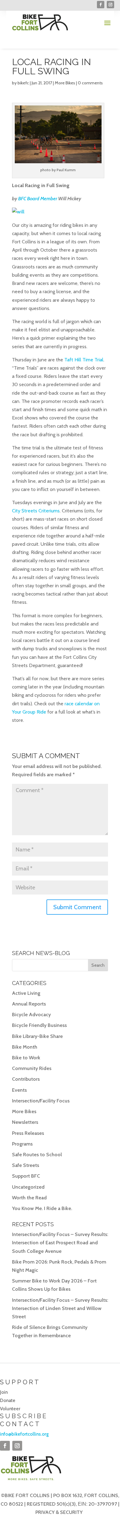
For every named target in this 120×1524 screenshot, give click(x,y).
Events (19, 1090)
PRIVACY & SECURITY (58, 1512)
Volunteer (10, 1408)
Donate (7, 1400)
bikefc (23, 83)
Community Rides (31, 1068)
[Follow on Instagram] (110, 4)
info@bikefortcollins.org (24, 1434)
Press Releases (28, 1133)
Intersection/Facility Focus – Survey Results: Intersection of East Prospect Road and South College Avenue (60, 1242)
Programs (22, 1144)
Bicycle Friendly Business (39, 1025)
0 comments (90, 83)
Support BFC (26, 1176)
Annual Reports (29, 1004)
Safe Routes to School (37, 1154)
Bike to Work (26, 1058)
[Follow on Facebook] (100, 4)
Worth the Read (29, 1198)
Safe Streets (25, 1165)
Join (4, 1392)
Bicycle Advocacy (31, 1014)
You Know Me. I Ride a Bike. (42, 1208)
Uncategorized (28, 1187)
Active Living (26, 993)
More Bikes (65, 83)
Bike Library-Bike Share (37, 1036)
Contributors (26, 1079)
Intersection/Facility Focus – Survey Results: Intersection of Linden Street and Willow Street (60, 1308)
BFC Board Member (37, 198)
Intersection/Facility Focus (41, 1101)
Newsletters (25, 1122)
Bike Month (24, 1047)
